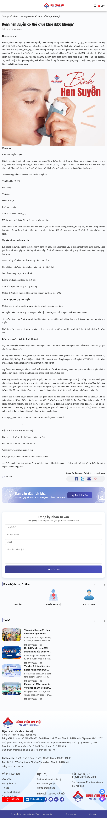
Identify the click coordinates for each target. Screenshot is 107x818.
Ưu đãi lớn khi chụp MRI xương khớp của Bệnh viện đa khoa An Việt (37, 650)
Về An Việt (7, 779)
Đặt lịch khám (81, 495)
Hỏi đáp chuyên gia (46, 783)
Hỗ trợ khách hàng (46, 787)
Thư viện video (9, 796)
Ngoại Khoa (89, 604)
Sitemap (92, 814)
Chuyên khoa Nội (53, 604)
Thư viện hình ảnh (11, 792)
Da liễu (17, 604)
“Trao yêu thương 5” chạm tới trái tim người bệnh (37, 632)
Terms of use (71, 814)
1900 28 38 (14, 799)
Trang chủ (7, 16)
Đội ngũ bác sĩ (9, 783)
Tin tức (5, 787)
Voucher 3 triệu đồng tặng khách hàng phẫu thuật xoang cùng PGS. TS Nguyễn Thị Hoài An (37, 668)
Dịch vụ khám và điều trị (49, 779)
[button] (94, 585)
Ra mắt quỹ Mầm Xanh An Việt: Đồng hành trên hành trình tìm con (37, 686)
